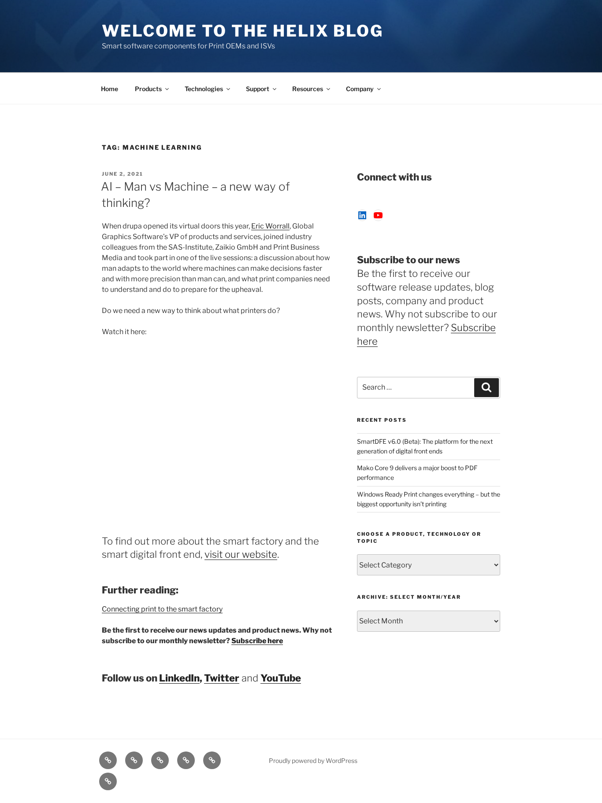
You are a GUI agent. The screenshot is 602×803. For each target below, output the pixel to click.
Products (148, 88)
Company (360, 88)
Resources (307, 88)
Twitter (221, 678)
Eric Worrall (270, 226)
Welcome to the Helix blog (242, 31)
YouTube (280, 678)
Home (109, 88)
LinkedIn (179, 678)
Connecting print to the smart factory (162, 609)
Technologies (204, 88)
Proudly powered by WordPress (313, 760)
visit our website (240, 554)
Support (257, 88)
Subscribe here (257, 641)
